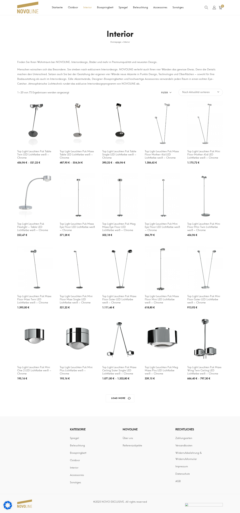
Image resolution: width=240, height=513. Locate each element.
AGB (178, 481)
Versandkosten (183, 445)
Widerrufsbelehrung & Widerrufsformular (188, 456)
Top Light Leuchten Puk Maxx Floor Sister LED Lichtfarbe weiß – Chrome (119, 299)
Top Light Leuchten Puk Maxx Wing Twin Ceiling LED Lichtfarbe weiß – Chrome (204, 370)
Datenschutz (182, 473)
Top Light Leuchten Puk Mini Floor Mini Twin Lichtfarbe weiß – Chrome (203, 227)
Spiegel (123, 7)
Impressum (181, 466)
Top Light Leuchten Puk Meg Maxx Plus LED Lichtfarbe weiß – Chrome (161, 370)
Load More (118, 398)
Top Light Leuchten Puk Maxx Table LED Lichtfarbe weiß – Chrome (77, 154)
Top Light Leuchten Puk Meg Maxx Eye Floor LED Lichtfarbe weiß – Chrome (118, 227)
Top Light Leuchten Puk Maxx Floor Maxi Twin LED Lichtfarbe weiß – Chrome (34, 299)
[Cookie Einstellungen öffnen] (8, 508)
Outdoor (73, 7)
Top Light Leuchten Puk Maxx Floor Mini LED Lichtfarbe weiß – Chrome (162, 299)
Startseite (57, 7)
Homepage (115, 42)
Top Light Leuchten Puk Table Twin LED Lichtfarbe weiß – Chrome (34, 154)
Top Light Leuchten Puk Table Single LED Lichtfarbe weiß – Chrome (119, 154)
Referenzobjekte (132, 445)
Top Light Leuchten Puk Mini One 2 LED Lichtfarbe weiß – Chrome (34, 370)
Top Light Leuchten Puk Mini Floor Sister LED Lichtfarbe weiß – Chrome (203, 299)
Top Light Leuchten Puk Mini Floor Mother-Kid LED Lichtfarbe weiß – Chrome (203, 154)
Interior (87, 7)
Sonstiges (178, 7)
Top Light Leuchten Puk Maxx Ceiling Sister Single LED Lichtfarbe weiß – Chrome (119, 370)
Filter (164, 92)
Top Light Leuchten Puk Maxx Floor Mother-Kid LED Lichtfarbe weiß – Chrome (162, 154)
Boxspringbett (105, 7)
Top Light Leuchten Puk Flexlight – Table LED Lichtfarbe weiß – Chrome (32, 227)
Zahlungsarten (183, 438)
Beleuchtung (140, 7)
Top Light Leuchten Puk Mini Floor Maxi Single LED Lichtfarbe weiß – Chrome (76, 299)
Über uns (128, 438)
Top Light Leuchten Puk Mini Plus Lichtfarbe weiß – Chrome (76, 370)
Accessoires (160, 7)
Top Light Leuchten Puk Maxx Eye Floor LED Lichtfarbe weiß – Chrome (77, 227)
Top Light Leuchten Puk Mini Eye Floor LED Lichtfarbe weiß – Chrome (162, 227)
